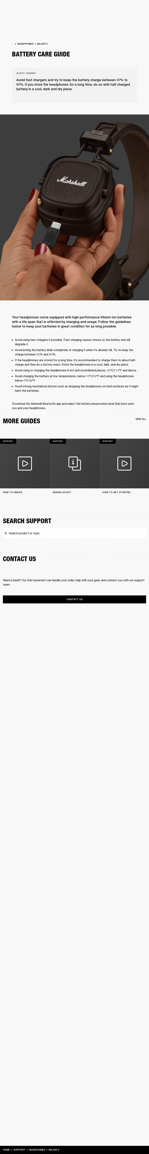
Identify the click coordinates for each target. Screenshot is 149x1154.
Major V (42, 43)
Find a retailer (115, 8)
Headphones (25, 43)
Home (6, 1149)
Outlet (131, 8)
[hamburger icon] (140, 16)
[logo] (14, 14)
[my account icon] (128, 16)
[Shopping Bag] (134, 16)
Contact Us (74, 599)
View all (141, 419)
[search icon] (122, 16)
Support (112, 16)
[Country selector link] (140, 7)
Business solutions (77, 8)
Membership (98, 8)
